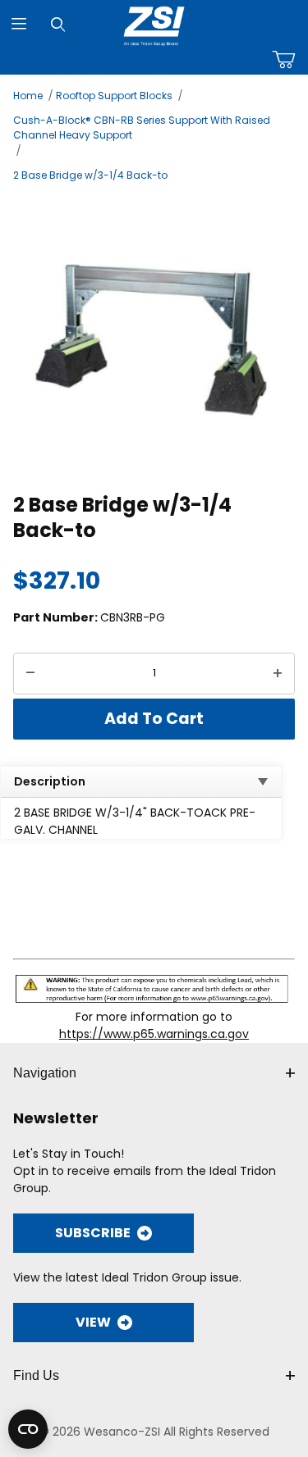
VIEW (93, 1322)
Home (28, 95)
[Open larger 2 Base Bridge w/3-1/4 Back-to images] (154, 335)
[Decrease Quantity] (30, 673)
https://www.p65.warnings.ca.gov (154, 1034)
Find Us (36, 1375)
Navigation (44, 1073)
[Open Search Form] (58, 24)
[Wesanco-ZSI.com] (154, 23)
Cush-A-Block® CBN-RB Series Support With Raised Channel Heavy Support (141, 127)
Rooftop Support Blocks (114, 95)
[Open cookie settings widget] (28, 1429)
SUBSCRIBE (93, 1232)
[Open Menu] (19, 24)
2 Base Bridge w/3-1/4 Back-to (90, 175)
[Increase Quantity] (277, 673)
